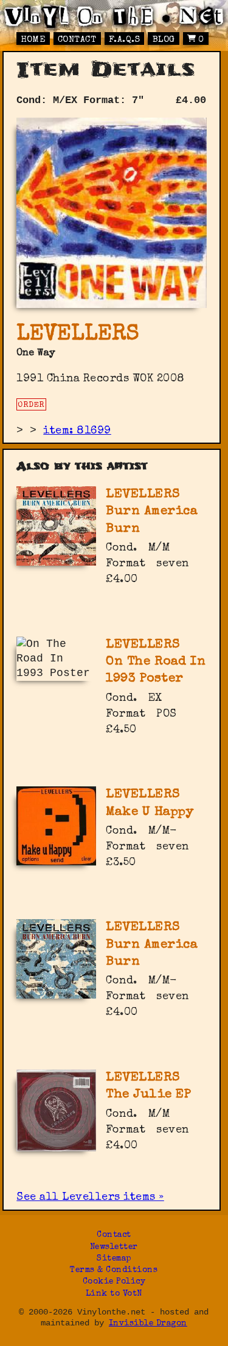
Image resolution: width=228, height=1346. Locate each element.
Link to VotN (114, 1294)
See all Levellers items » (90, 1197)
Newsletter (114, 1247)
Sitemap (114, 1259)
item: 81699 (77, 431)
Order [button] (31, 405)
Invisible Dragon (148, 1324)
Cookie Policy (114, 1282)
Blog (164, 40)
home (33, 40)
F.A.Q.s (124, 40)
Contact (77, 40)
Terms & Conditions (113, 1270)
